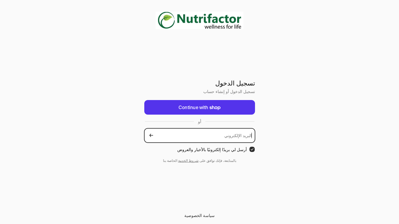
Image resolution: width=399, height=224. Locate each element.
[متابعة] (151, 135)
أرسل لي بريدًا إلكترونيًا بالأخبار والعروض (212, 149)
